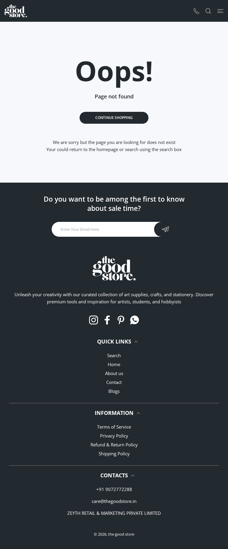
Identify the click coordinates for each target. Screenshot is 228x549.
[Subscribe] (165, 229)
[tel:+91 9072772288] (196, 11)
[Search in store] (208, 11)
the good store (121, 534)
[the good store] (15, 10)
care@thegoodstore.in (114, 501)
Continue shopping (114, 117)
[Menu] (220, 11)
